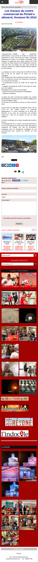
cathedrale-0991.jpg (10, 463)
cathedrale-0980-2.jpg (10, 478)
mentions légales (19, 549)
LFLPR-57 (10, 284)
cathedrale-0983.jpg (10, 493)
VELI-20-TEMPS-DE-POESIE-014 (28, 338)
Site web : (4, 194)
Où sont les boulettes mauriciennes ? (7, 248)
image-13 (27, 391)
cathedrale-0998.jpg (28, 478)
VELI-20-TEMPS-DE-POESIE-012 (28, 527)
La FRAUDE (5, 447)
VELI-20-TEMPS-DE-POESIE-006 (10, 512)
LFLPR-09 (28, 284)
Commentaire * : (6, 200)
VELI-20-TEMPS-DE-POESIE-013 (10, 543)
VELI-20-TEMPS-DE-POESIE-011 (28, 512)
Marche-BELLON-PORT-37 (10, 355)
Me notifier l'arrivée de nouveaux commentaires (17, 218)
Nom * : (4, 182)
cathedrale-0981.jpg (28, 463)
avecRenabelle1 (28, 302)
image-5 (10, 391)
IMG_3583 (28, 320)
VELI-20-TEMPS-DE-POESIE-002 (10, 338)
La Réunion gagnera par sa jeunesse (19, 247)
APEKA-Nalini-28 (27, 373)
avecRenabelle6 (10, 302)
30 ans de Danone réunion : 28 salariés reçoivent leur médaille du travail (30, 248)
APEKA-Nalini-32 (10, 373)
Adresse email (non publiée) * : (10, 188)
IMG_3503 (10, 320)
